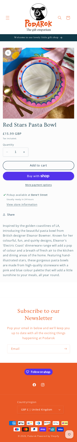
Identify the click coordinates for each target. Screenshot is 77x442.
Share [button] (11, 214)
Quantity (8, 144)
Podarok (32, 436)
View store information (22, 204)
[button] (7, 18)
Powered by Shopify (48, 436)
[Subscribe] (65, 348)
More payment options (38, 184)
